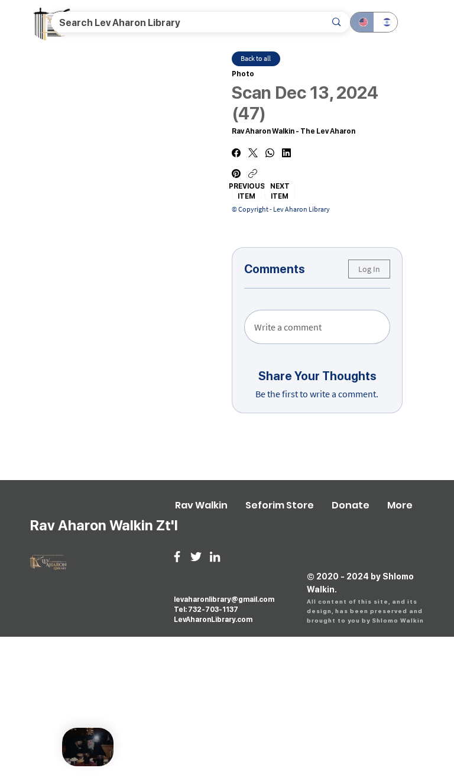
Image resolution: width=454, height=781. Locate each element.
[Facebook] (236, 152)
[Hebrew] (385, 22)
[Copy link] (252, 173)
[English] (362, 22)
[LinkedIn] (286, 152)
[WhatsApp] (269, 152)
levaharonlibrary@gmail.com (224, 599)
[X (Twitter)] (253, 152)
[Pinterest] (236, 173)
